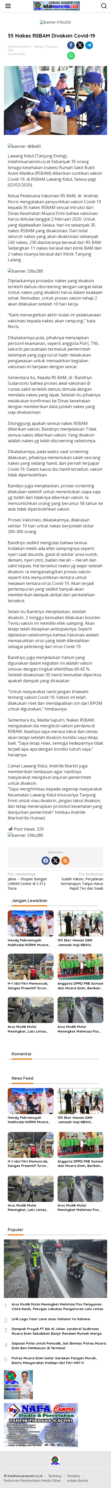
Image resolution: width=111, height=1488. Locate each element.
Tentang (54, 1476)
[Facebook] (46, 860)
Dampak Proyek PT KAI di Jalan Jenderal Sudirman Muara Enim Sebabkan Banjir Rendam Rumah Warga (57, 1331)
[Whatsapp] (71, 56)
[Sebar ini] (71, 45)
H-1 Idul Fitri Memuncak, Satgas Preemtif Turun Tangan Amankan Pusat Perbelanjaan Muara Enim (30, 985)
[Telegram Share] (89, 45)
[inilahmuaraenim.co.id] (56, 5)
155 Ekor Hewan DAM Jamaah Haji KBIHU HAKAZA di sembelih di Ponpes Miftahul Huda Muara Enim (77, 942)
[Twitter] (55, 860)
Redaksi (73, 1476)
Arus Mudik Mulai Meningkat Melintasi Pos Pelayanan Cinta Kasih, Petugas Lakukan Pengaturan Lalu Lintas (78, 1029)
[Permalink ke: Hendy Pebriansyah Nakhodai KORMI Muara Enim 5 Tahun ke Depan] (31, 923)
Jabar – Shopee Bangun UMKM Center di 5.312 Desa (27, 881)
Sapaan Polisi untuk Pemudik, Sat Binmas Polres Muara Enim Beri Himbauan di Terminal (59, 1345)
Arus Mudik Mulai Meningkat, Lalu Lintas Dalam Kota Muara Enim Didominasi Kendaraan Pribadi (28, 1029)
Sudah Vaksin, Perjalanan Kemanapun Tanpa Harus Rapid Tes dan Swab (82, 881)
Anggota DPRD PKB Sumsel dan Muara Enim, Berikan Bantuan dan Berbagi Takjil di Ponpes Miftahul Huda (80, 985)
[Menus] (8, 6)
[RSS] (65, 860)
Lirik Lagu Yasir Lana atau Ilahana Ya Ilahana (51, 1319)
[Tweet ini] (80, 45)
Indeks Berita (77, 1480)
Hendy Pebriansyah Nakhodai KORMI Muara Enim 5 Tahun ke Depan (28, 942)
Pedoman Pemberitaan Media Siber (32, 1480)
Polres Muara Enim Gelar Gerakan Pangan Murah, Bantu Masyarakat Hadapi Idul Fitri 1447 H (54, 1360)
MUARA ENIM (16, 54)
